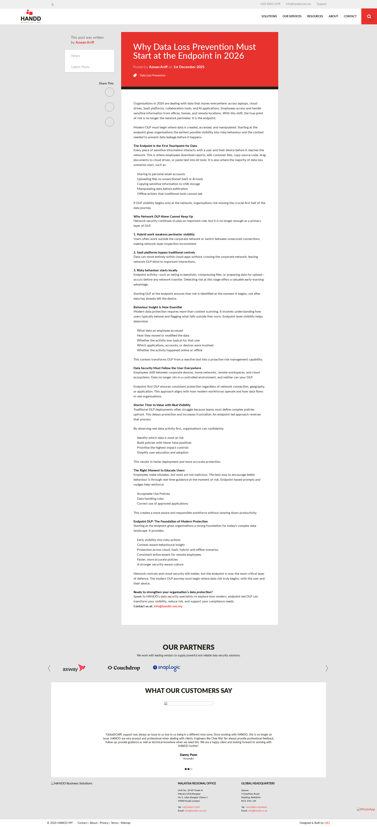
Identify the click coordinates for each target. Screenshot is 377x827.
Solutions (269, 16)
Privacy (104, 823)
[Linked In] (109, 124)
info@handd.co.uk (257, 811)
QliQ (327, 823)
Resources (315, 16)
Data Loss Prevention (153, 75)
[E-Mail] (109, 109)
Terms (114, 823)
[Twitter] (109, 94)
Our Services (292, 16)
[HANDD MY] (31, 11)
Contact (350, 16)
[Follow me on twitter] (53, 4)
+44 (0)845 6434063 (256, 807)
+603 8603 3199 (270, 4)
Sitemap (125, 823)
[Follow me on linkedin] (56, 4)
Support (322, 4)
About (333, 16)
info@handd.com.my (298, 4)
